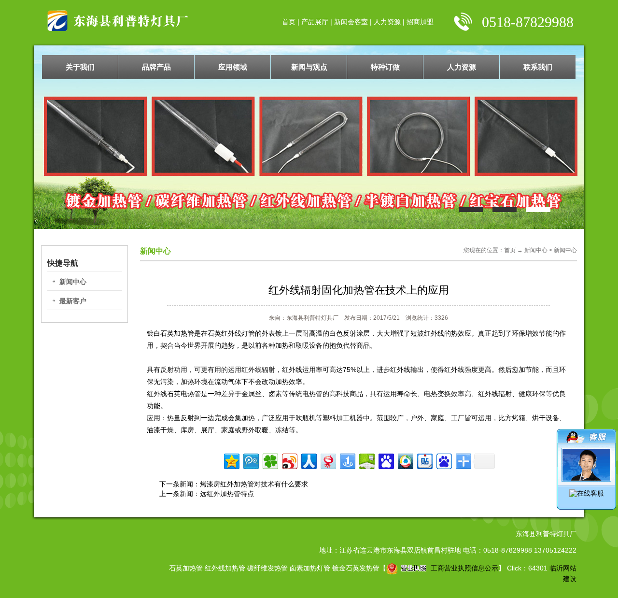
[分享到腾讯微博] (250, 460)
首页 (288, 22)
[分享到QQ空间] (231, 460)
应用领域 (232, 67)
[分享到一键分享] (347, 460)
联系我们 (537, 67)
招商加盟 (420, 22)
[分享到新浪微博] (289, 460)
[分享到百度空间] (366, 460)
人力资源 (387, 22)
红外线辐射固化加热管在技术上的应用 (358, 290)
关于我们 (80, 67)
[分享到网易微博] (328, 460)
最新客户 (72, 301)
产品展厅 (314, 22)
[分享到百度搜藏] (385, 460)
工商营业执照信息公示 (464, 568)
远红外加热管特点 (227, 494)
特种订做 (385, 67)
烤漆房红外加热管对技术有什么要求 (254, 484)
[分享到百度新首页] (443, 460)
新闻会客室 (351, 22)
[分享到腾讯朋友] (270, 460)
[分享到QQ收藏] (405, 460)
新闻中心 (72, 281)
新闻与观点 (309, 67)
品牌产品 (156, 67)
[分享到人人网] (308, 460)
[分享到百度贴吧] (424, 460)
